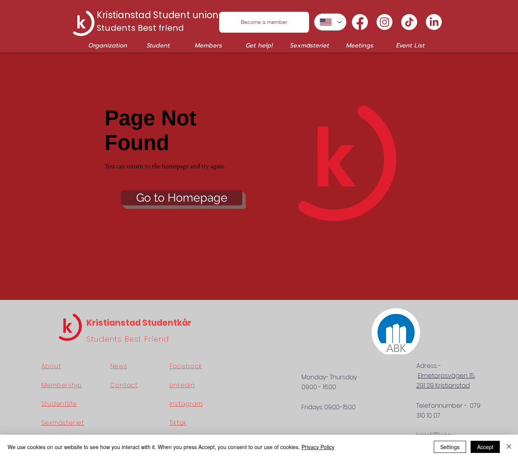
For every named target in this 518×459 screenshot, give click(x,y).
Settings (450, 447)
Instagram (186, 403)
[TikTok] (409, 22)
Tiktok (178, 422)
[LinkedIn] (434, 22)
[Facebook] (360, 22)
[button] (108, 45)
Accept (485, 447)
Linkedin (182, 385)
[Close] (508, 447)
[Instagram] (384, 22)
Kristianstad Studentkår (139, 323)
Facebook (186, 366)
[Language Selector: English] (330, 22)
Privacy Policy (317, 447)
